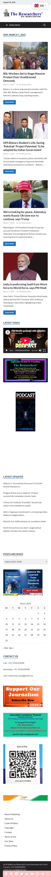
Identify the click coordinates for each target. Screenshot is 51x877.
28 (32, 635)
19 (19, 629)
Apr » (11, 648)
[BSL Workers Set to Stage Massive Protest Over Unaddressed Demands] (25, 56)
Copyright (9, 827)
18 (13, 629)
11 (13, 624)
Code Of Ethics (11, 823)
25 (13, 635)
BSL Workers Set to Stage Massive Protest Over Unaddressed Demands (24, 77)
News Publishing (12, 814)
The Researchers (25, 84)
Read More (8, 101)
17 (6, 629)
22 (38, 629)
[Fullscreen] (44, 350)
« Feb (5, 648)
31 (6, 640)
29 (38, 635)
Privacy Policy (11, 845)
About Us (9, 818)
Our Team (9, 841)
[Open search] (44, 25)
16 (44, 624)
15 (38, 624)
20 (25, 629)
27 (25, 635)
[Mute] (40, 350)
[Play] (6, 350)
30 (44, 635)
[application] (25, 340)
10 (6, 624)
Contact (8, 832)
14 (32, 624)
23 (44, 629)
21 (32, 629)
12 (19, 624)
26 (19, 635)
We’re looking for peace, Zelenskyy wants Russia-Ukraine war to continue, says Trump (24, 215)
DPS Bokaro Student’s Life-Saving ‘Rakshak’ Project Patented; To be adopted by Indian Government (23, 146)
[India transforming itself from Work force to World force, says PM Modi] (25, 266)
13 (25, 624)
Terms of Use (10, 836)
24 (6, 635)
